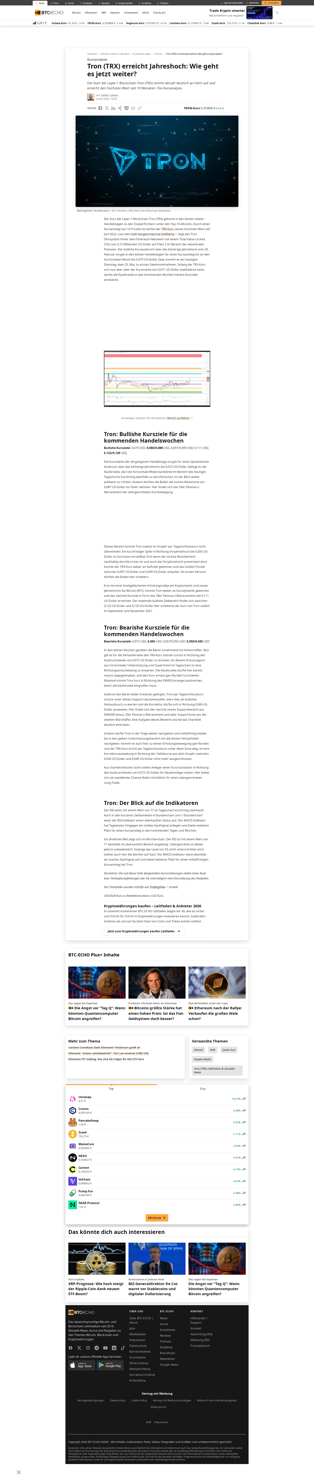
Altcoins (158, 54)
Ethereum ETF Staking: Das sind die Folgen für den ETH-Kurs (106, 1059)
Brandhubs (167, 1353)
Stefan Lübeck (109, 95)
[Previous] (4, 1469)
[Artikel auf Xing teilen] (120, 108)
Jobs (132, 1328)
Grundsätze (137, 1357)
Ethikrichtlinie (138, 1363)
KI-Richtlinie (137, 1381)
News (164, 1318)
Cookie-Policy (139, 1400)
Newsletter (167, 1359)
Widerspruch (158, 1407)
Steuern (115, 12)
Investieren (131, 12)
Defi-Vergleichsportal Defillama (152, 234)
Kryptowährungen (142, 54)
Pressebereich (200, 1346)
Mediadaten (137, 1334)
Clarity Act (159, 12)
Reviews (165, 1336)
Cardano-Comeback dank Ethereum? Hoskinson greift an (104, 1047)
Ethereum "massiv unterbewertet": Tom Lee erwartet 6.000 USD (108, 1053)
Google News (169, 1365)
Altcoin (198, 1050)
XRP (103, 12)
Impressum (137, 1340)
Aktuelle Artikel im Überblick (115, 54)
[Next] (12, 1469)
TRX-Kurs (167, 229)
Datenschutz (138, 1346)
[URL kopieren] (139, 108)
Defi (212, 1050)
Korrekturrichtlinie (142, 1375)
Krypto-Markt (202, 1059)
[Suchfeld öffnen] (277, 12)
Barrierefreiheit (140, 1352)
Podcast (165, 1341)
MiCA (145, 12)
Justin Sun (229, 1050)
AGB (148, 1422)
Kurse (164, 1324)
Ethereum (91, 12)
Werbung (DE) (200, 1340)
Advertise (254, 2)
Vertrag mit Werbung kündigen (172, 1400)
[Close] (18, 1472)
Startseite (92, 54)
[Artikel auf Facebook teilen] (100, 108)
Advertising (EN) (201, 1334)
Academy (166, 1347)
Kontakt (195, 1328)
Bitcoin (76, 12)
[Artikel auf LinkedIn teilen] (113, 108)
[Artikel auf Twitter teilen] (107, 108)
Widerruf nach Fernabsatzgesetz (217, 1400)
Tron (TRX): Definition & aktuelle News (214, 1070)
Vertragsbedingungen (90, 1400)
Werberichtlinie (139, 1369)
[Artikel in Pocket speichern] (126, 108)
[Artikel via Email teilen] (133, 108)
